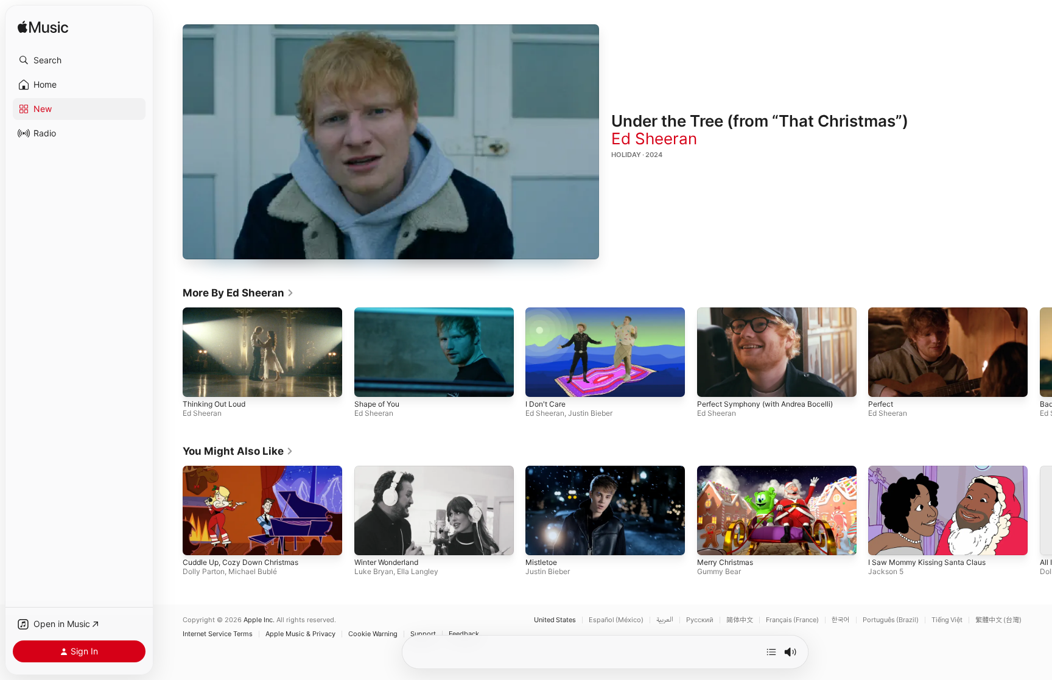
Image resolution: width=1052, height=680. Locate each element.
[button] (79, 60)
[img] (43, 28)
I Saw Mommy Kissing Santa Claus (927, 562)
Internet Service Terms (218, 634)
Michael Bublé (252, 571)
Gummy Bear (719, 571)
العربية (664, 620)
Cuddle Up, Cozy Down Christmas (240, 562)
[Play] (390, 141)
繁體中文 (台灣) (998, 620)
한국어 (841, 620)
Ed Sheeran (654, 138)
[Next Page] (1039, 352)
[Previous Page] (170, 352)
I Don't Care (545, 403)
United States (555, 620)
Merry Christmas (725, 562)
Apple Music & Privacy (300, 634)
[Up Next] (771, 652)
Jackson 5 (885, 571)
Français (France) (792, 620)
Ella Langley (417, 571)
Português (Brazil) (891, 620)
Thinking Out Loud (214, 403)
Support (423, 634)
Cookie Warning (373, 634)
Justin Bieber (590, 413)
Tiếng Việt (947, 620)
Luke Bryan (373, 571)
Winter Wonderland (386, 562)
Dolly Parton (204, 571)
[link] (238, 293)
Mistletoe (541, 562)
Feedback (464, 634)
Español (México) (616, 620)
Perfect (880, 403)
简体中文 (739, 620)
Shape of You (376, 403)
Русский (700, 620)
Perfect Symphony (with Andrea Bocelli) (765, 403)
